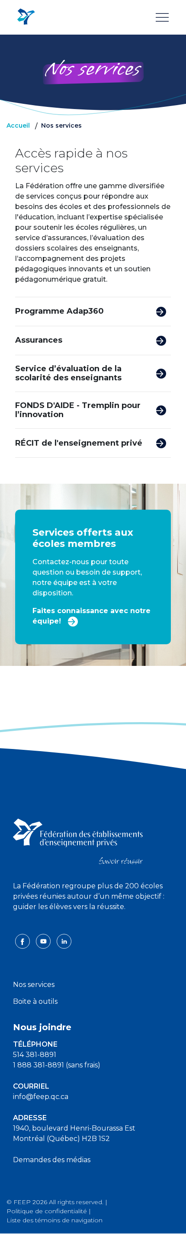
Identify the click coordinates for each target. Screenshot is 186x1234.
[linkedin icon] (64, 941)
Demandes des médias (51, 1160)
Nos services (34, 984)
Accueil (18, 125)
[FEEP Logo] (26, 17)
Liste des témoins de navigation (54, 1220)
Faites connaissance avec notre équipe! (91, 616)
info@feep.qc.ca (40, 1097)
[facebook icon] (23, 941)
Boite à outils (35, 1001)
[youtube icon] (44, 941)
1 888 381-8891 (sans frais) (56, 1065)
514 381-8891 (34, 1055)
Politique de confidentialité (46, 1211)
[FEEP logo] (78, 841)
